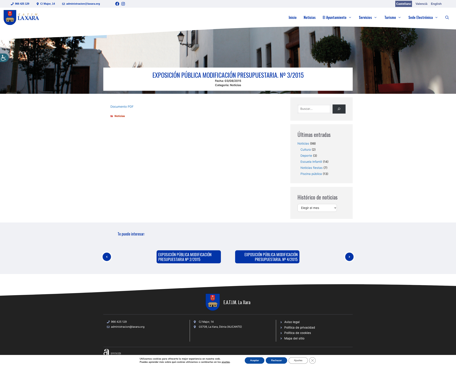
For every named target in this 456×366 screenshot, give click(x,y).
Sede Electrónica (420, 17)
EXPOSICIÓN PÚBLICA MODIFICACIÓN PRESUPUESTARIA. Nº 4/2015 (271, 257)
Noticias (310, 17)
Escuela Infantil (311, 161)
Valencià (421, 4)
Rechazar (276, 360)
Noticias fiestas (311, 168)
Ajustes (298, 360)
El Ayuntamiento (334, 17)
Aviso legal (292, 322)
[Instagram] (123, 4)
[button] (447, 17)
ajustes (226, 362)
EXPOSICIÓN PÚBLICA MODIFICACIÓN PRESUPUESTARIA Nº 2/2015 (184, 257)
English (436, 4)
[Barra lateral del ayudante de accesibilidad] (4, 57)
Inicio (293, 17)
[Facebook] (117, 4)
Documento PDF (122, 106)
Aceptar (254, 360)
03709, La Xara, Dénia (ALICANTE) (220, 326)
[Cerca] (339, 109)
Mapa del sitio (294, 338)
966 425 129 (22, 3)
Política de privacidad (299, 327)
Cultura (305, 149)
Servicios (365, 17)
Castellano (403, 4)
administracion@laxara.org (83, 3)
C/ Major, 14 (47, 3)
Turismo (390, 17)
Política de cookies (297, 333)
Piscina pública (311, 174)
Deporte (306, 155)
